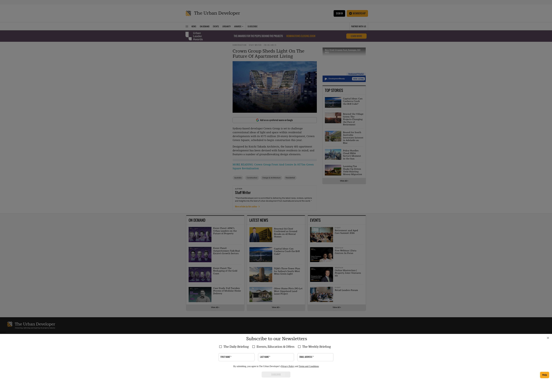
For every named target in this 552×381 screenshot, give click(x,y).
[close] (548, 338)
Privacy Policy (287, 366)
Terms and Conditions (309, 366)
